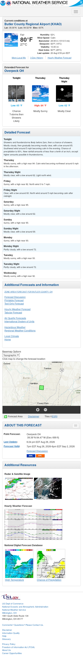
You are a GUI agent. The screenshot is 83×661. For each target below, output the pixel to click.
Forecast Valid (11, 446)
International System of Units (19, 321)
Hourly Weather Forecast (17, 309)
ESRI (54, 416)
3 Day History (36, 57)
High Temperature (14, 579)
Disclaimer (33, 416)
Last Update (10, 441)
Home (7, 339)
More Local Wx (19, 57)
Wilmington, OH (9, 612)
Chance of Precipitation (49, 579)
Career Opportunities (12, 653)
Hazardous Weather (14, 327)
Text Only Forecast (14, 303)
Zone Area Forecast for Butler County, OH (28, 291)
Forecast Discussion (15, 297)
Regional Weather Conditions (20, 330)
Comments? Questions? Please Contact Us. (23, 624)
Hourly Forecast (59, 57)
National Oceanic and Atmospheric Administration (25, 606)
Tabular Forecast (13, 312)
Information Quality (11, 632)
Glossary (6, 638)
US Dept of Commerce (12, 603)
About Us (6, 650)
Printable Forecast (14, 300)
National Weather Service (14, 609)
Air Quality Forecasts (15, 318)
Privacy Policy (8, 644)
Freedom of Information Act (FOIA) (18, 647)
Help (4, 635)
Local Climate (11, 336)
